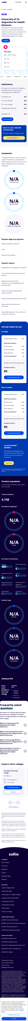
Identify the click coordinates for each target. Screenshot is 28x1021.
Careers (3, 872)
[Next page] (17, 802)
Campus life (17, 76)
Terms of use (5, 965)
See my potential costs (13, 377)
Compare (5, 40)
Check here (17, 90)
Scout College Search (7, 888)
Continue (14, 1018)
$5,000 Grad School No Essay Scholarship (13, 923)
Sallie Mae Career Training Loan (11, 948)
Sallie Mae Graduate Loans (9, 942)
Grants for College (6, 911)
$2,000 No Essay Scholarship (9, 920)
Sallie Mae (4, 869)
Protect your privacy (7, 960)
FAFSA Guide (5, 908)
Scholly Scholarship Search (9, 926)
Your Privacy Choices (7, 963)
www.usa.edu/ (16, 697)
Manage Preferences (14, 1014)
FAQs (25, 76)
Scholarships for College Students (11, 894)
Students (8, 76)
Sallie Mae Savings (7, 952)
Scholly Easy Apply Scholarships (10, 930)
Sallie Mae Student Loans (9, 938)
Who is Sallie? (5, 862)
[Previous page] (10, 802)
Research (4, 879)
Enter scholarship (12, 138)
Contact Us (4, 866)
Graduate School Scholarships (10, 898)
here (19, 835)
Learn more (6, 119)
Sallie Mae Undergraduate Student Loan (13, 945)
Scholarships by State (7, 901)
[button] (7, 967)
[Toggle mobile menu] (26, 2)
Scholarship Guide (6, 891)
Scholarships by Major (7, 905)
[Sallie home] (4, 2)
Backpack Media (6, 876)
